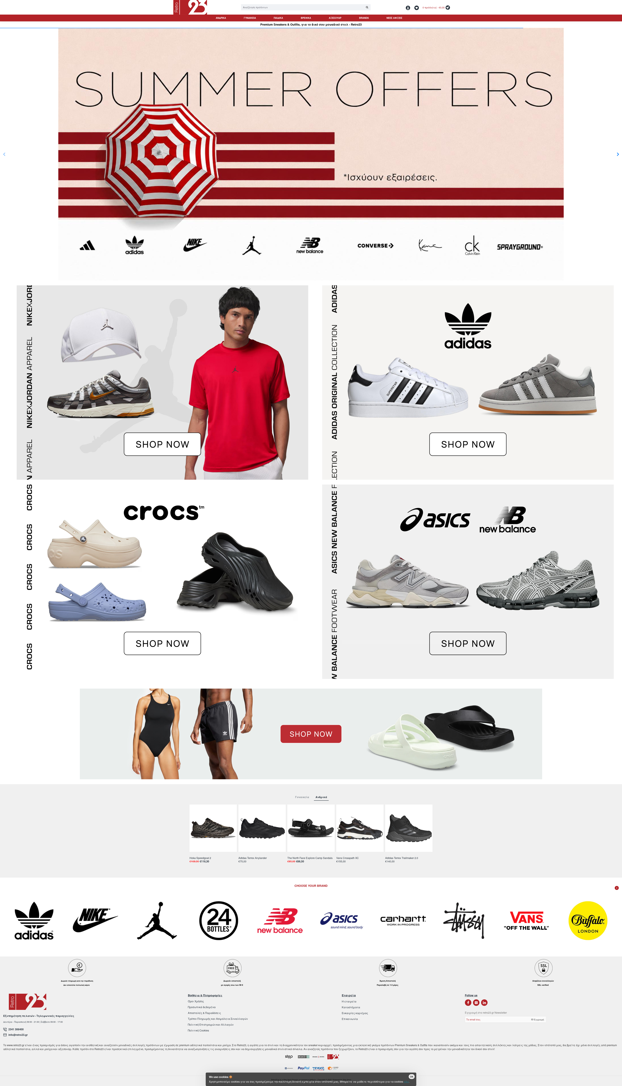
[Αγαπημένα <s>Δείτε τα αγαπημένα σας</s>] (417, 7)
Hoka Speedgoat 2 (200, 858)
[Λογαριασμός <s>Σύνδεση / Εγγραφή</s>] (409, 7)
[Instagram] (476, 1002)
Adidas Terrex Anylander (252, 858)
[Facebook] (468, 1002)
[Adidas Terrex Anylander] (262, 828)
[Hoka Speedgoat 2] (213, 828)
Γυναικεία (302, 797)
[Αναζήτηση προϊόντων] (367, 7)
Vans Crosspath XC (347, 858)
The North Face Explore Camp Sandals (310, 858)
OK (411, 1076)
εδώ (406, 1081)
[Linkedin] (484, 1002)
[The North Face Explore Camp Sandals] (311, 828)
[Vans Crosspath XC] (360, 828)
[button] (4, 154)
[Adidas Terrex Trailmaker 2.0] (408, 828)
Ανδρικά (321, 797)
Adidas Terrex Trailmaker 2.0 (401, 858)
